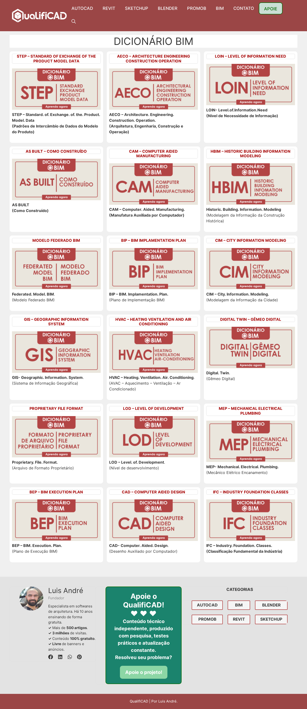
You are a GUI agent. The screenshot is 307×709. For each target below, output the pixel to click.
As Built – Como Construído (56, 151)
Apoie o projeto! (143, 672)
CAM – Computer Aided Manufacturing (153, 153)
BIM (220, 8)
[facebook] (50, 656)
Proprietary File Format (56, 408)
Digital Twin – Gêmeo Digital (250, 319)
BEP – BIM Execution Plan (56, 492)
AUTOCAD (82, 8)
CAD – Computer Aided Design (153, 492)
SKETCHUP (136, 8)
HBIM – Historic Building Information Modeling (250, 153)
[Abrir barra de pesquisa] (74, 21)
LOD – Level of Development (153, 408)
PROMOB (196, 8)
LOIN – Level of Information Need (250, 56)
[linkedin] (60, 656)
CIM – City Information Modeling (250, 240)
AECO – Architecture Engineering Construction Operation (153, 58)
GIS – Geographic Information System (56, 321)
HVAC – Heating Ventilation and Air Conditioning (153, 321)
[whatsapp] (69, 656)
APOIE (270, 8)
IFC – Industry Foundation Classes (250, 492)
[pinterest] (79, 656)
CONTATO (243, 8)
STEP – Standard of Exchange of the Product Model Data (56, 58)
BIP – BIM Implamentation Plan (153, 240)
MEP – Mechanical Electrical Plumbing (250, 410)
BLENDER (167, 8)
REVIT (109, 8)
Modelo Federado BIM (56, 240)
